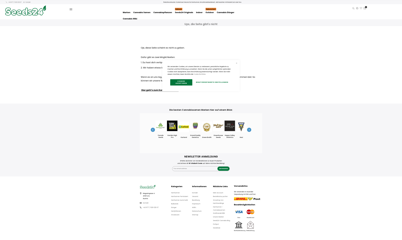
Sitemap (195, 215)
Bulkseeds (174, 204)
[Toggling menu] (71, 9)
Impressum (196, 204)
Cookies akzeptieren (181, 82)
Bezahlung (196, 200)
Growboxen (175, 215)
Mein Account (218, 193)
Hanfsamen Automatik (179, 200)
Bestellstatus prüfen (220, 196)
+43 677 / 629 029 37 (15, 2)
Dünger (174, 207)
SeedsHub (216, 228)
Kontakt (28, 2)
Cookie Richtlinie (200, 74)
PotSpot (216, 224)
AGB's (194, 207)
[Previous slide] (153, 130)
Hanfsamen (175, 193)
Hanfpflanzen (176, 211)
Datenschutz (197, 211)
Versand (195, 196)
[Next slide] (249, 130)
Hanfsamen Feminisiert (179, 196)
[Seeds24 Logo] (25, 8)
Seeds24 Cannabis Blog (221, 220)
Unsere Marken (218, 217)
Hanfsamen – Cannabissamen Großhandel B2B (219, 210)
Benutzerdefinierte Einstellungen (212, 82)
